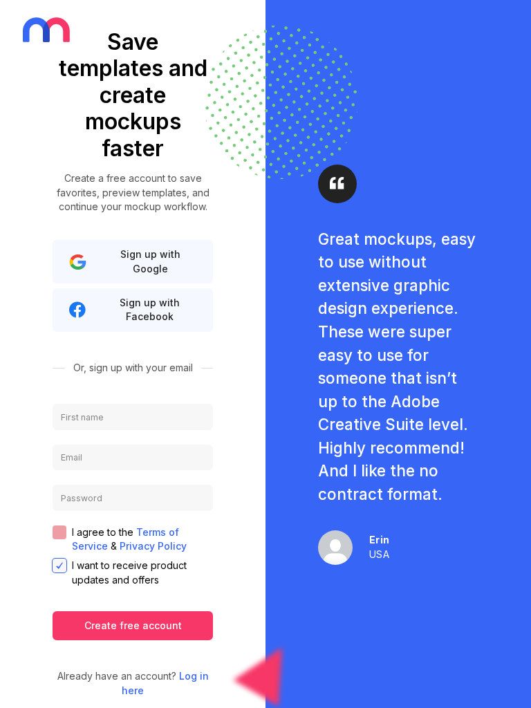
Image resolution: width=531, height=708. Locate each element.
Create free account (133, 625)
